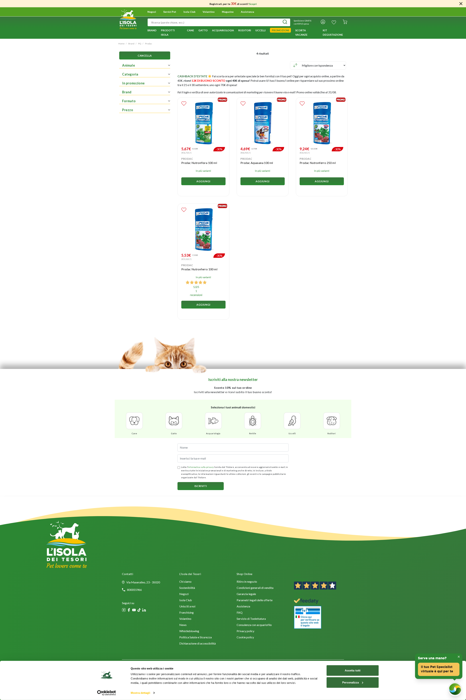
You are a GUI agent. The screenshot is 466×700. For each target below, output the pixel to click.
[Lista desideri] (334, 22)
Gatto (174, 433)
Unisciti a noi (187, 606)
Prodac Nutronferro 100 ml (199, 269)
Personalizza (350, 682)
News (183, 625)
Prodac (148, 43)
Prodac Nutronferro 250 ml (318, 162)
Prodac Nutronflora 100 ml (199, 162)
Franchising (186, 612)
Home (121, 43)
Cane (134, 433)
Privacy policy (245, 631)
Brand (131, 43)
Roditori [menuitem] (244, 30)
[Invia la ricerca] (285, 22)
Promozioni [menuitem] (280, 30)
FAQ (239, 612)
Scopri (253, 3)
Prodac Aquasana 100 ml (256, 162)
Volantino (209, 12)
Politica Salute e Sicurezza (195, 637)
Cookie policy (245, 637)
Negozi (151, 12)
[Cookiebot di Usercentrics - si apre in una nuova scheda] (107, 693)
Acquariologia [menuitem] (223, 30)
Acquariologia (213, 433)
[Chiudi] (460, 3)
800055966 (134, 589)
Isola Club (185, 600)
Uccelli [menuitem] (260, 30)
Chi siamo (185, 581)
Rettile (252, 433)
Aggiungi (203, 181)
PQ (139, 43)
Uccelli (292, 433)
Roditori (331, 433)
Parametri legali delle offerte (255, 600)
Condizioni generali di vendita (255, 588)
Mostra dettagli (140, 692)
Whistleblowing (189, 631)
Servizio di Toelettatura (251, 619)
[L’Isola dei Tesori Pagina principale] (128, 18)
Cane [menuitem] (190, 30)
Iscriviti (200, 486)
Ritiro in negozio (247, 581)
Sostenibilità (187, 588)
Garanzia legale (246, 594)
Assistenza (247, 12)
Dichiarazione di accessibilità (197, 643)
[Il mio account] (323, 22)
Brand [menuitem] (152, 30)
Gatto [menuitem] (203, 30)
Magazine (228, 12)
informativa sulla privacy (201, 467)
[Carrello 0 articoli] (345, 22)
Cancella (145, 55)
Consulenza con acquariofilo (254, 625)
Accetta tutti (352, 670)
